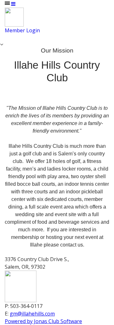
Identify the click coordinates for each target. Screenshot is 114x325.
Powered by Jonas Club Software (43, 321)
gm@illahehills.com (32, 313)
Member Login (22, 30)
